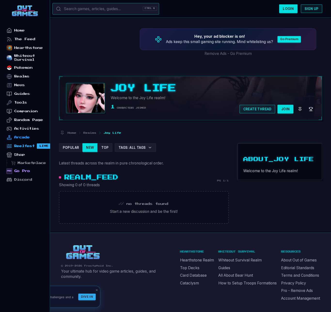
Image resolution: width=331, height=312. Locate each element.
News (19, 85)
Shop (19, 154)
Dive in (87, 296)
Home (19, 30)
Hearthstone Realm (197, 260)
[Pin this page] (62, 133)
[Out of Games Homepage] (83, 252)
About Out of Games (299, 260)
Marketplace (32, 163)
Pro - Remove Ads (297, 290)
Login (288, 9)
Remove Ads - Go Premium (228, 53)
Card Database (193, 275)
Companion (26, 111)
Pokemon (23, 67)
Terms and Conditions (300, 275)
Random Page (28, 120)
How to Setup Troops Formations (247, 283)
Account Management (300, 298)
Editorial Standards (297, 268)
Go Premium (289, 39)
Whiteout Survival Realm (240, 260)
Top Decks (189, 268)
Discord (23, 179)
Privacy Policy (293, 283)
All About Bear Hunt (235, 275)
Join (285, 109)
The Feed (24, 39)
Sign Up (312, 9)
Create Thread (257, 109)
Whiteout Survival (24, 57)
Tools (20, 102)
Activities (26, 128)
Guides (224, 268)
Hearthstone (28, 47)
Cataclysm (189, 283)
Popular (71, 147)
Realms (22, 76)
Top (105, 147)
